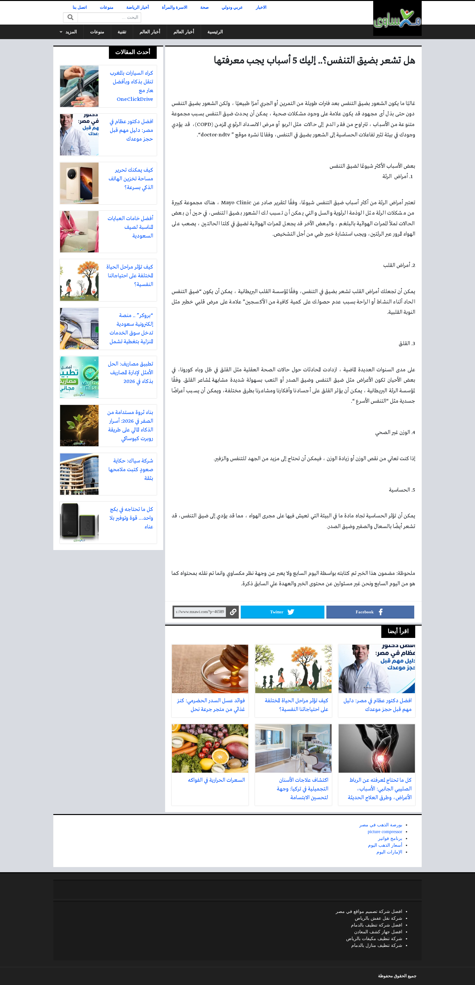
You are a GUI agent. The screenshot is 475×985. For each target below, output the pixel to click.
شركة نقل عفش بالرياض (378, 918)
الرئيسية (215, 31)
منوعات (106, 7)
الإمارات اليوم (389, 852)
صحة (204, 7)
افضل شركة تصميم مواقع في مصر (369, 911)
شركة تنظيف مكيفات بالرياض (374, 938)
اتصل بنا (80, 7)
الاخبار (261, 7)
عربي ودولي (232, 7)
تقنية (122, 31)
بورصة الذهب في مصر (380, 824)
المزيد (71, 31)
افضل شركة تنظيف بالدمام (376, 925)
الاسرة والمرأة (174, 7)
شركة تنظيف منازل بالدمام (376, 945)
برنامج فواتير (390, 838)
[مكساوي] (397, 18)
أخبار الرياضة (137, 7)
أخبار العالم (184, 31)
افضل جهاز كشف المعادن (378, 931)
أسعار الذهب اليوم (385, 845)
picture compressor (385, 831)
